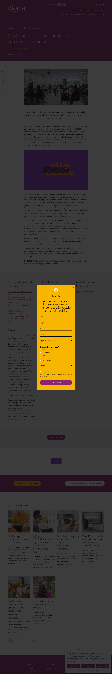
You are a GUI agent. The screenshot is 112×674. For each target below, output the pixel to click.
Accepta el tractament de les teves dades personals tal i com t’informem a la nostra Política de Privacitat (56, 374)
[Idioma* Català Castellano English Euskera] (56, 365)
